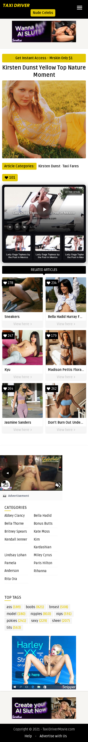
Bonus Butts (43, 523)
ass (14, 607)
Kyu (7, 370)
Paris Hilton (43, 563)
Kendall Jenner (15, 539)
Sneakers (12, 317)
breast (58, 607)
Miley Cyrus (43, 555)
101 (12, 177)
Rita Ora (10, 579)
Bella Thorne (14, 523)
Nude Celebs (43, 13)
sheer (61, 621)
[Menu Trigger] (79, 7)
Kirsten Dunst (49, 166)
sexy (39, 621)
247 (10, 336)
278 (10, 283)
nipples (41, 614)
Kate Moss (42, 531)
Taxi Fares (71, 166)
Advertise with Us (53, 736)
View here (21, 324)
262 (54, 389)
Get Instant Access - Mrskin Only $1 (44, 58)
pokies (16, 621)
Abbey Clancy (14, 516)
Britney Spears (15, 531)
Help (28, 736)
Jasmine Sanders (17, 422)
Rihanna (40, 571)
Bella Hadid (43, 516)
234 (54, 283)
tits (14, 628)
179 (54, 336)
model (16, 614)
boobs (35, 607)
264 (10, 389)
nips (64, 614)
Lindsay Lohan (15, 555)
